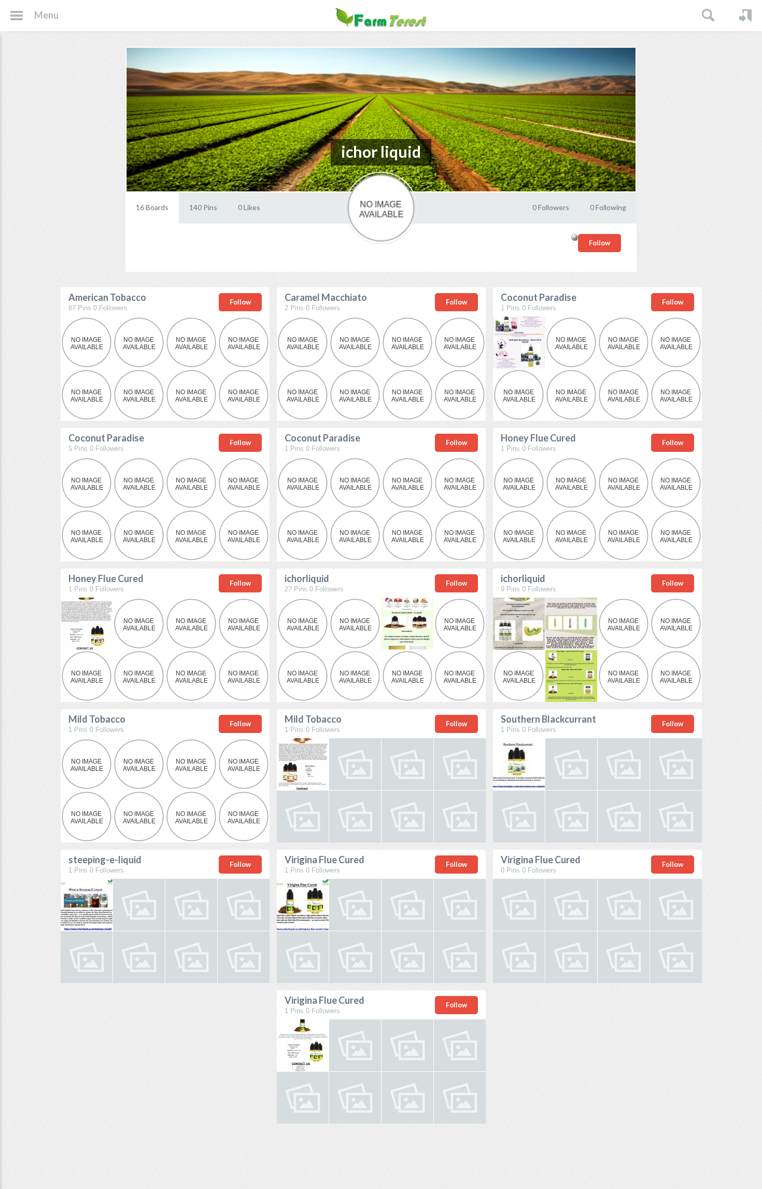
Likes (249, 207)
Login (745, 15)
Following (608, 207)
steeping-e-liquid (105, 859)
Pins (203, 207)
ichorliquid (307, 578)
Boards (152, 207)
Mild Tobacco (96, 719)
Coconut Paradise (538, 297)
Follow (599, 243)
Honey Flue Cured (538, 438)
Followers (550, 207)
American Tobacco (107, 297)
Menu (46, 15)
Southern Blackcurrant (548, 719)
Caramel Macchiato (326, 297)
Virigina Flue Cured (324, 859)
